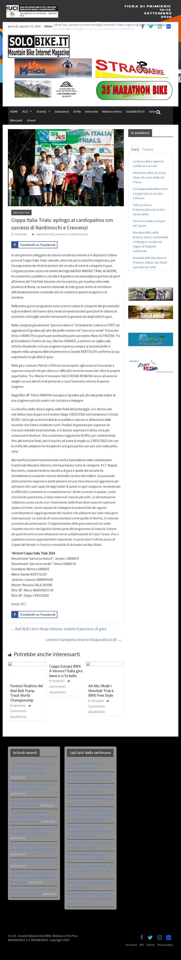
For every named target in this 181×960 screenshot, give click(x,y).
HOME (14, 111)
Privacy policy (165, 944)
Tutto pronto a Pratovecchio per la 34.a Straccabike (149, 209)
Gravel (31, 120)
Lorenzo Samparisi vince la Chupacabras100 (83, 639)
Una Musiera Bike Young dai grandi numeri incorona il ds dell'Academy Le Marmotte (89, 898)
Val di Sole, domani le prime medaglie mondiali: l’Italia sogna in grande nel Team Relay (110, 26)
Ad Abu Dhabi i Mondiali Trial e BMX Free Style (100, 690)
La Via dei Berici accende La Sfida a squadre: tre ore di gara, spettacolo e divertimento (33, 768)
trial (85, 234)
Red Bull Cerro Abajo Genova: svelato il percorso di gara (58, 628)
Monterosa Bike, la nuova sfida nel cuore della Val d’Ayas (149, 177)
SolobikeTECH (135, 111)
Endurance (62, 111)
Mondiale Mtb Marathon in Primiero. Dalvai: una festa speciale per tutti (150, 262)
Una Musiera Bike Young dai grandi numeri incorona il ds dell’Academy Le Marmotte (33, 877)
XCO (25, 111)
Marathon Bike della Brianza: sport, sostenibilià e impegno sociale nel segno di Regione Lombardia (150, 241)
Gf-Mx (77, 111)
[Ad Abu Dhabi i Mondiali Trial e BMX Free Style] (105, 664)
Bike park (16, 120)
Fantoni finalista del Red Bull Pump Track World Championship (26, 693)
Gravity (41, 111)
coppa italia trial (45, 234)
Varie (152, 111)
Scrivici (151, 944)
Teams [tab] (147, 149)
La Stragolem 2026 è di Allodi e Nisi (33, 861)
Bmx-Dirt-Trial (21, 212)
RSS (142, 944)
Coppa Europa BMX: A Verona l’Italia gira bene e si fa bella (65, 671)
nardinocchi (75, 234)
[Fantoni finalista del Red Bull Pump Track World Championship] (27, 664)
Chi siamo (131, 944)
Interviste (91, 111)
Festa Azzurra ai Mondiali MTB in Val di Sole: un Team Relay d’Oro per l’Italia (90, 870)
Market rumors (112, 111)
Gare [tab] (135, 149)
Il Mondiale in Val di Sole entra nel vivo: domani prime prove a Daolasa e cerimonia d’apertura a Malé (90, 814)
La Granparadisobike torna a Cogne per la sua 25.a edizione (150, 193)
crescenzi (60, 234)
